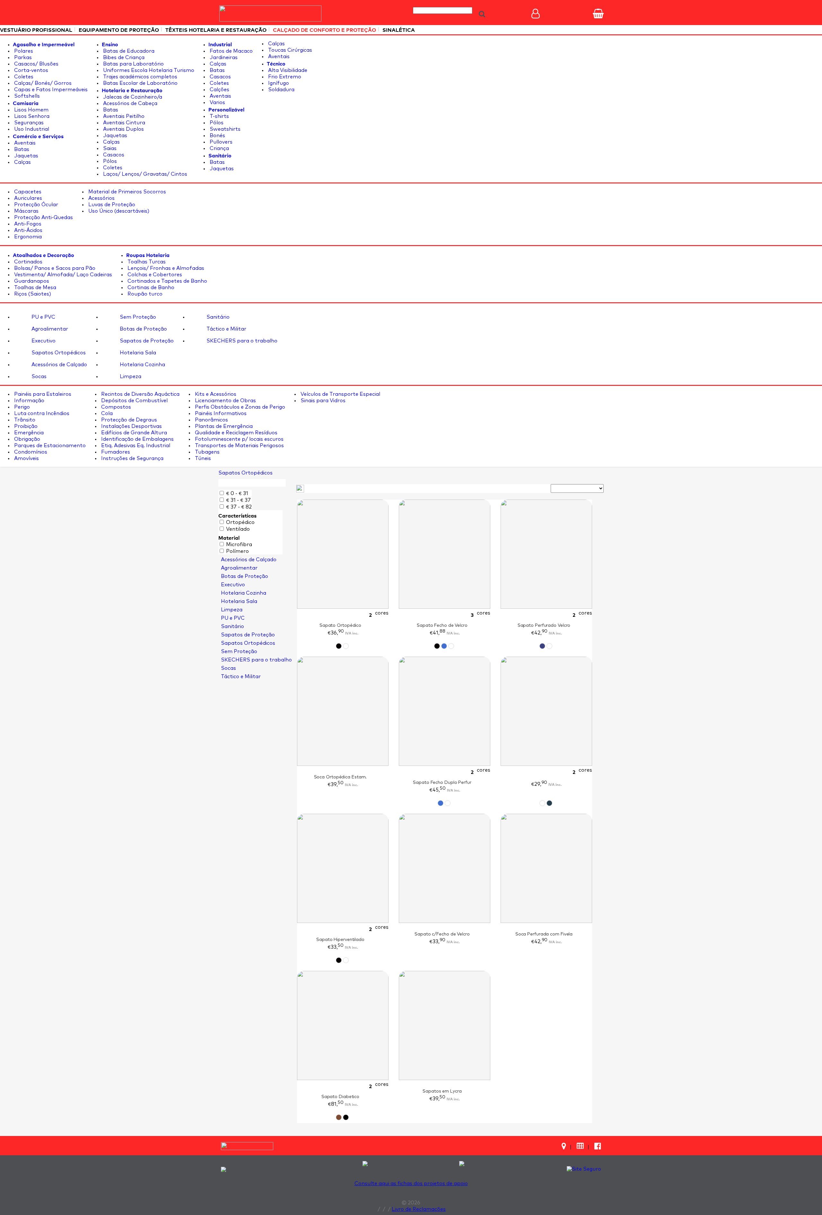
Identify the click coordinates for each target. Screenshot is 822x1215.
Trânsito (24, 419)
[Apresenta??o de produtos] (300, 488)
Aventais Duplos (123, 129)
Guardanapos (31, 281)
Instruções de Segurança (131, 458)
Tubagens (207, 452)
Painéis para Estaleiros (42, 394)
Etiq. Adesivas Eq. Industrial (135, 445)
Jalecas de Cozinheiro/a (132, 97)
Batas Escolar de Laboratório (140, 83)
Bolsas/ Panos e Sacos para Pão (54, 268)
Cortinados (27, 261)
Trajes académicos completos (139, 76)
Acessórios (101, 198)
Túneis (202, 458)
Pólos (109, 161)
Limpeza (129, 376)
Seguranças (28, 122)
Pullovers (220, 142)
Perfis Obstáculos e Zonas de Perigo (239, 407)
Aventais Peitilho (123, 116)
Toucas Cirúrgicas (289, 50)
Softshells (26, 96)
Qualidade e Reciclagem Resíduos (235, 432)
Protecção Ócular (35, 204)
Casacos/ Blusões (35, 64)
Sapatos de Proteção (146, 340)
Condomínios (30, 452)
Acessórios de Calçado (58, 364)
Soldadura (280, 89)
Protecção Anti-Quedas (43, 217)
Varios (216, 102)
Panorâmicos (211, 419)
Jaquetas (25, 155)
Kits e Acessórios (215, 394)
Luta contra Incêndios (41, 413)
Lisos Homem (30, 109)
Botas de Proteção (142, 329)
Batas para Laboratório (133, 64)
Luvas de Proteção (111, 204)
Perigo (21, 407)
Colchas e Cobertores (154, 274)
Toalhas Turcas (146, 261)
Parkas (22, 57)
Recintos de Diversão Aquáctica (139, 394)
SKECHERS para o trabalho (241, 340)
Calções (218, 89)
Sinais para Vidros (322, 400)
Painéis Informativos (220, 413)
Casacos (113, 154)
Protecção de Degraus (128, 419)
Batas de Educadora (128, 51)
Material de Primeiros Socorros (126, 191)
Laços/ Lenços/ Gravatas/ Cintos (144, 174)
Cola (106, 413)
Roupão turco (144, 294)
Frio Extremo (284, 76)
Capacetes (27, 191)
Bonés (216, 135)
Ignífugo (278, 83)
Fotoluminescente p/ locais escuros (239, 439)
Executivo (43, 340)
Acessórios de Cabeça (129, 103)
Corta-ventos (30, 70)
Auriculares (27, 198)
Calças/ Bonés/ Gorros (42, 83)
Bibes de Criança (123, 57)
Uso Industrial (31, 129)
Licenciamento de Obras (225, 400)
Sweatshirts (224, 129)
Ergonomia (27, 236)
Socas (38, 376)
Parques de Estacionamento (49, 445)
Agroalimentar (49, 329)
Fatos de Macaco (230, 51)
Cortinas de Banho (150, 287)
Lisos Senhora (31, 116)
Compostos (115, 407)
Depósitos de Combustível (134, 400)
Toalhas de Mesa (34, 287)
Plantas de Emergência (223, 426)
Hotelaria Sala (137, 352)
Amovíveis (26, 458)
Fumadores (115, 452)
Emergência (28, 432)
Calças (22, 162)
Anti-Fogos (27, 223)
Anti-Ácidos (27, 230)
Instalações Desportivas (131, 426)
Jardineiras (223, 57)
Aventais (24, 143)
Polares (23, 51)
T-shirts (218, 116)
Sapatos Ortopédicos (58, 352)
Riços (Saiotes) (32, 294)
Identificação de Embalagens (137, 439)
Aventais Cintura (123, 122)
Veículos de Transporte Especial (339, 394)
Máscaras (26, 211)
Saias (109, 148)
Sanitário (217, 317)
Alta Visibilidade (287, 70)
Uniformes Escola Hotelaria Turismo (148, 70)
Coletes (23, 76)
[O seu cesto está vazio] (598, 13)
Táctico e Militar (225, 329)
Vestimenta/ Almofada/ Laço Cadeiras (62, 274)
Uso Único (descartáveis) (118, 211)
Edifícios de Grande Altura (133, 432)
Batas (21, 149)
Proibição (25, 426)
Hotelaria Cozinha (141, 364)
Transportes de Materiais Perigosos (239, 445)
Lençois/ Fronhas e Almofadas (165, 268)
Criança (218, 148)
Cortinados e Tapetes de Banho (166, 281)
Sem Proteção (137, 317)
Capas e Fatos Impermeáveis (50, 89)
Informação (28, 400)
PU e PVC (42, 317)
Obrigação (26, 439)
